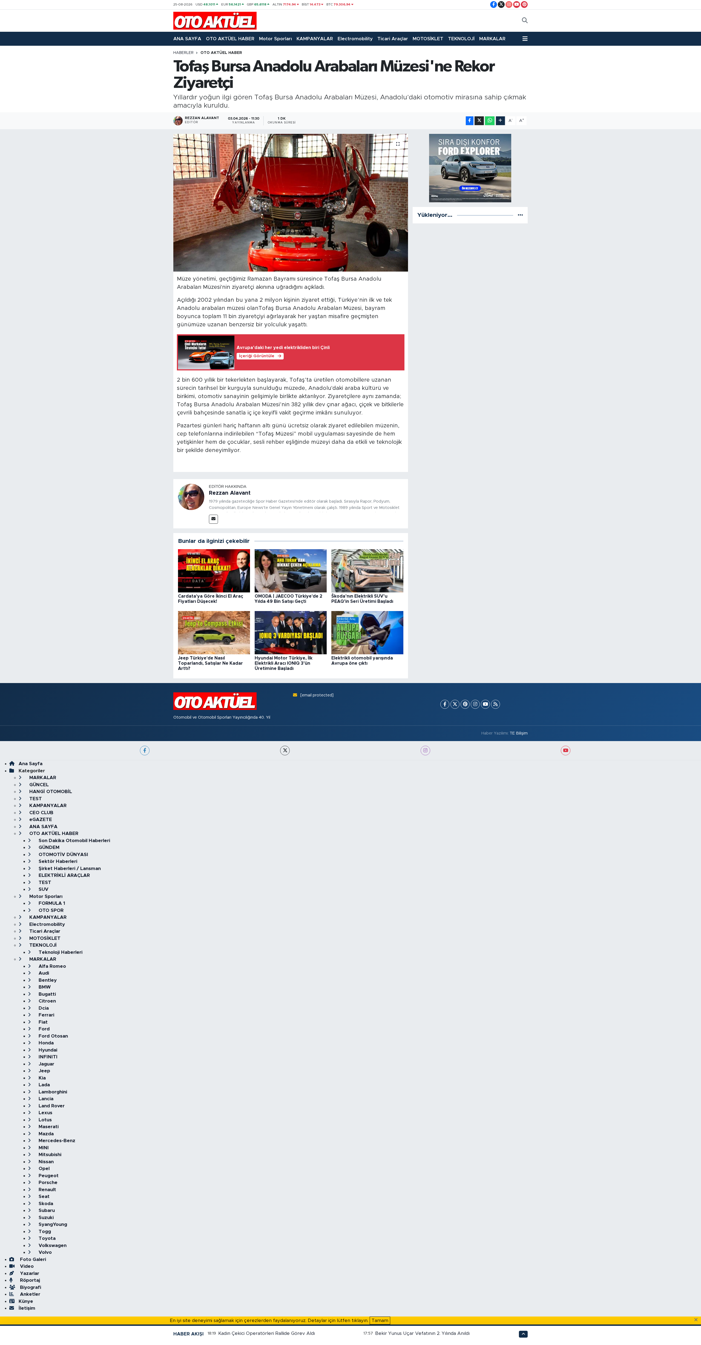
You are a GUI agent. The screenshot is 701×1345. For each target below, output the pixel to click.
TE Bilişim (519, 733)
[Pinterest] (465, 704)
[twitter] (285, 750)
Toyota (46, 1238)
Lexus (44, 1112)
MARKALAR (492, 38)
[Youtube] (485, 704)
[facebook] (145, 750)
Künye (26, 1301)
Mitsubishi (49, 1154)
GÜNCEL (38, 784)
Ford (43, 1029)
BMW (44, 987)
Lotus (44, 1120)
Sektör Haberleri (57, 861)
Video (26, 1266)
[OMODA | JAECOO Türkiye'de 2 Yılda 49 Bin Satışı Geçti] (291, 570)
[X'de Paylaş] (479, 120)
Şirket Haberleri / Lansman (69, 868)
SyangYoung (52, 1224)
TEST (35, 798)
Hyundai (47, 1050)
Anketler (29, 1294)
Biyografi (30, 1287)
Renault (46, 1189)
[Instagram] (475, 704)
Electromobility (355, 38)
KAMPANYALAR (315, 38)
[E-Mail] (213, 519)
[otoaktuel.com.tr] (215, 20)
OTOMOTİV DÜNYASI (62, 854)
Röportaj (29, 1280)
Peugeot (48, 1175)
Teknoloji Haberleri (59, 952)
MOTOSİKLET (428, 38)
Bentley (47, 980)
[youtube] (565, 750)
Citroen (46, 1001)
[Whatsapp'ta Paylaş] (490, 120)
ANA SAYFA (187, 38)
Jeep (43, 1070)
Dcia (43, 1008)
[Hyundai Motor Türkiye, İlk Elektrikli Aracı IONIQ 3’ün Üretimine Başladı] (291, 632)
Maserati (48, 1126)
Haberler (183, 53)
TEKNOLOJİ (461, 38)
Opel (43, 1168)
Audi (43, 973)
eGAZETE (40, 819)
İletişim (27, 1308)
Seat (43, 1196)
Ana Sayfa (30, 763)
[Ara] (525, 20)
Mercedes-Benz (56, 1140)
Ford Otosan (52, 1036)
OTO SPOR (50, 910)
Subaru (46, 1210)
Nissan (45, 1161)
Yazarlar (29, 1273)
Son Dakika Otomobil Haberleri (73, 840)
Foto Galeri (32, 1259)
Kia (41, 1078)
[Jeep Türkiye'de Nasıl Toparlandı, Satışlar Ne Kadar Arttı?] (214, 632)
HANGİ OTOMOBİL (50, 791)
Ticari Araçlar (392, 38)
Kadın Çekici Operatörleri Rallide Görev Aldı (266, 1333)
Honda (45, 1043)
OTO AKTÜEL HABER (230, 38)
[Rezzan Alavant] (191, 496)
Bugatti (46, 994)
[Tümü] (520, 215)
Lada (43, 1084)
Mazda (45, 1133)
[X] (454, 704)
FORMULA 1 (51, 903)
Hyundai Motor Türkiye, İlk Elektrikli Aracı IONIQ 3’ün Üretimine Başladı (283, 663)
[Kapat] (697, 1320)
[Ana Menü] (525, 38)
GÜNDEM (48, 847)
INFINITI (47, 1057)
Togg (44, 1231)
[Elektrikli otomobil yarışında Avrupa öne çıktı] (367, 632)
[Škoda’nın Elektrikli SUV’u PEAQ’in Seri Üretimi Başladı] (367, 570)
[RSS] (495, 704)
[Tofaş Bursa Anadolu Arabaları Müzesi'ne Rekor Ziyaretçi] (290, 202)
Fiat (42, 1022)
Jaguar (45, 1064)
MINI (43, 1147)
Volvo (44, 1252)
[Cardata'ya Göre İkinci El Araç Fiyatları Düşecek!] (214, 570)
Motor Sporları (275, 38)
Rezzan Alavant (230, 493)
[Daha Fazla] (500, 120)
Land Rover (51, 1106)
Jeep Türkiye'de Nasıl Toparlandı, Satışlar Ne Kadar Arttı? (210, 663)
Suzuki (45, 1217)
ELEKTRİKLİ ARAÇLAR (63, 875)
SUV (42, 889)
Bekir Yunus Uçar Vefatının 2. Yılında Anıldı (422, 1333)
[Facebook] (444, 704)
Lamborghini (52, 1092)
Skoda (45, 1203)
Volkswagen (52, 1245)
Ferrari (45, 1015)
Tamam (380, 1320)
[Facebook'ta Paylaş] (469, 120)
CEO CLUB (40, 812)
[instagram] (425, 750)
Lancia (45, 1098)
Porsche (47, 1182)
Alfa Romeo (51, 966)
